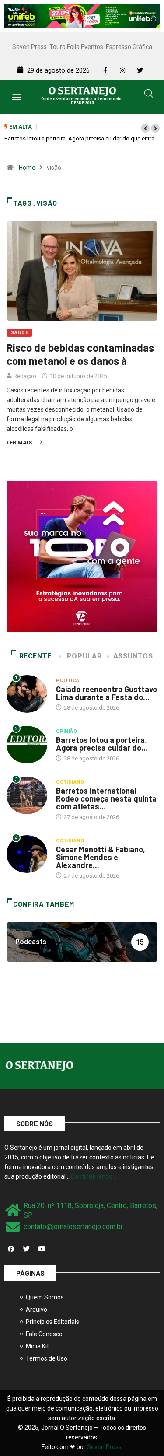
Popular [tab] (84, 656)
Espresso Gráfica (129, 46)
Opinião (66, 731)
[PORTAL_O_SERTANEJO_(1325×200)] (82, 15)
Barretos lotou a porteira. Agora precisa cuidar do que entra (79, 138)
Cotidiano (70, 782)
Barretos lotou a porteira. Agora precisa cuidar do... (102, 743)
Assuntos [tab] (133, 656)
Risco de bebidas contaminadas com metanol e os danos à (80, 354)
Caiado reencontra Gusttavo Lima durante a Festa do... (106, 693)
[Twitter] (26, 1249)
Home (27, 167)
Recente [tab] (35, 656)
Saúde (19, 333)
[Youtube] (41, 1249)
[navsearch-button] (148, 95)
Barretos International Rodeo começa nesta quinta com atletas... (106, 798)
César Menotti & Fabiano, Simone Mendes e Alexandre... (100, 857)
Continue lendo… (93, 1176)
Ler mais (19, 442)
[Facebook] (10, 1249)
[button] (16, 96)
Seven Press (29, 46)
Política (68, 680)
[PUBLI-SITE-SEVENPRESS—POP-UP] (82, 556)
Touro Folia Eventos (76, 46)
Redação (25, 376)
